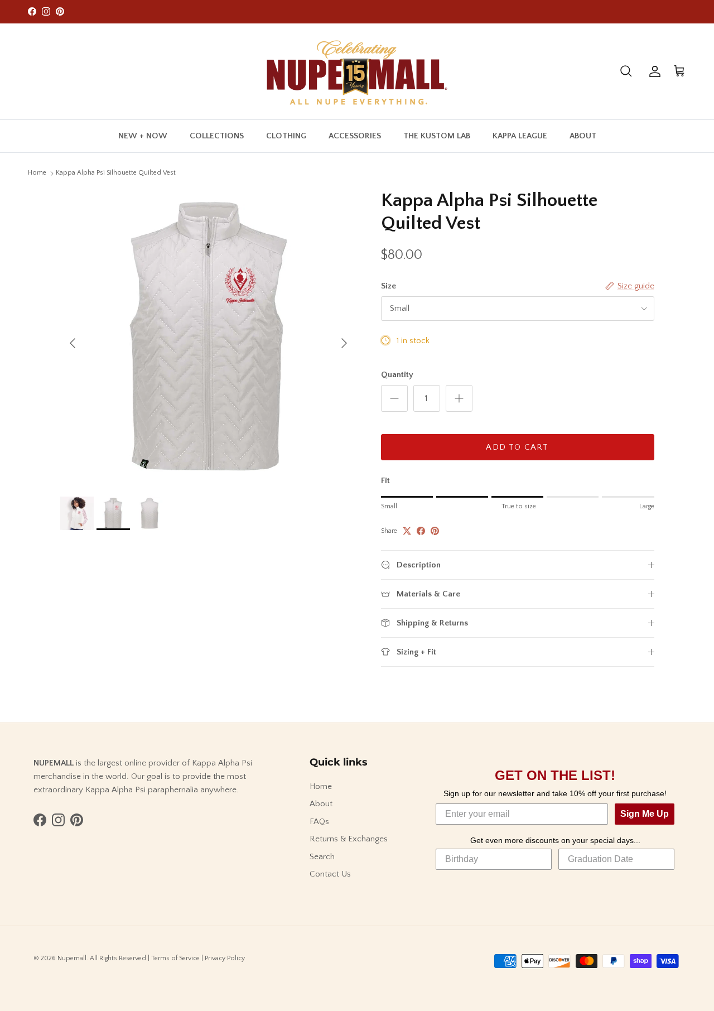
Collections (217, 135)
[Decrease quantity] (394, 398)
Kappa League (520, 135)
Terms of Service (175, 958)
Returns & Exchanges (349, 839)
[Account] (653, 71)
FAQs (319, 821)
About (583, 135)
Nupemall (71, 958)
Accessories (355, 135)
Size (388, 286)
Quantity (397, 374)
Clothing (286, 135)
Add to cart (517, 447)
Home (37, 172)
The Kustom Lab (436, 135)
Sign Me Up (644, 814)
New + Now (142, 135)
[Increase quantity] (459, 398)
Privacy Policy (225, 958)
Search (322, 856)
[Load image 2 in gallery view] (208, 337)
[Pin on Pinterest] (435, 531)
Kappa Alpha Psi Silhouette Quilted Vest (116, 172)
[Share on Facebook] (421, 531)
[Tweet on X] (407, 531)
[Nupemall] (357, 71)
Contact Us (330, 874)
